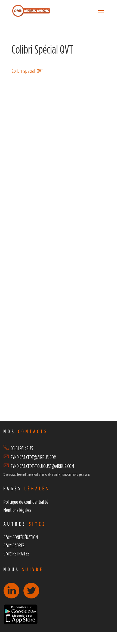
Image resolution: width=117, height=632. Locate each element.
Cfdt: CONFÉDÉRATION (21, 537)
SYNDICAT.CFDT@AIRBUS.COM (33, 457)
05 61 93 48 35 (21, 448)
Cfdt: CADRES (14, 545)
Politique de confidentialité (26, 502)
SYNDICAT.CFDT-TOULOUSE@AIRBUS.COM (42, 466)
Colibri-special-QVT (27, 71)
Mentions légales (17, 510)
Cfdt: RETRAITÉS (16, 553)
